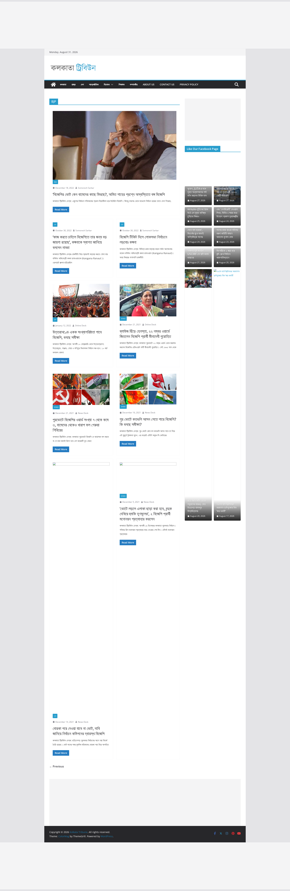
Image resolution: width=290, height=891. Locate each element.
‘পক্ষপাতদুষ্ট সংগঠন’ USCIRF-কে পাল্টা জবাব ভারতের (198, 254)
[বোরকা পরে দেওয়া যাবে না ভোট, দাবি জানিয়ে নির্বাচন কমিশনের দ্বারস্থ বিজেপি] (81, 588)
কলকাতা (63, 84)
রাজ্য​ (74, 84)
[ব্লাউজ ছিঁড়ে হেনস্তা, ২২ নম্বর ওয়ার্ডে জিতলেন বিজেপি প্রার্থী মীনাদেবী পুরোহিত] (148, 300)
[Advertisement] (100, 25)
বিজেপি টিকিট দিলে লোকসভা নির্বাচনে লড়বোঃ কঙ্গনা (143, 239)
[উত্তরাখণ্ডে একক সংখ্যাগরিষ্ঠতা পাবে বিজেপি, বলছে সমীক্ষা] (81, 300)
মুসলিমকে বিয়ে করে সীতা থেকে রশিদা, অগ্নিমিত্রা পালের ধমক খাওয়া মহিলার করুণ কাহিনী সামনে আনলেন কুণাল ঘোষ (227, 230)
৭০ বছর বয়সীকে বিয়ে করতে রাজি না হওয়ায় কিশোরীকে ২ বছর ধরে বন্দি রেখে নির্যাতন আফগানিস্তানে (225, 250)
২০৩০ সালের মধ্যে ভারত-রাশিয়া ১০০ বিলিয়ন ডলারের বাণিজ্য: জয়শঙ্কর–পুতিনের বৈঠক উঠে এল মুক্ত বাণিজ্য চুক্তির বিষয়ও (198, 207)
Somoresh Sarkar (86, 187)
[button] (111, 84)
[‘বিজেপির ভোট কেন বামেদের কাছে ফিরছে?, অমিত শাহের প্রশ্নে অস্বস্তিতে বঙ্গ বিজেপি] (114, 145)
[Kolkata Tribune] (53, 84)
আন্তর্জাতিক (94, 84)
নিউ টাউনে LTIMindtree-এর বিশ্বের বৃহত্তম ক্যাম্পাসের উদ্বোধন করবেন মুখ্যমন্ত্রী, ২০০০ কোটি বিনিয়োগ (226, 186)
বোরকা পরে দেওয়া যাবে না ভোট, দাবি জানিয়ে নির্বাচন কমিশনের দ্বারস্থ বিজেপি (79, 731)
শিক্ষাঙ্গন (122, 84)
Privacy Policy (189, 84)
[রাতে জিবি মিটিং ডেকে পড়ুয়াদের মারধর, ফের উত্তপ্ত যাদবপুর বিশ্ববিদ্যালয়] (198, 278)
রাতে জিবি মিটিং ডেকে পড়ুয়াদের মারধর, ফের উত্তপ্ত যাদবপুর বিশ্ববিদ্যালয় (196, 506)
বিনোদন (107, 84)
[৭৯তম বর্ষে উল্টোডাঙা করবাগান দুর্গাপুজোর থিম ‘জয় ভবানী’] (227, 395)
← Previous (56, 766)
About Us (148, 84)
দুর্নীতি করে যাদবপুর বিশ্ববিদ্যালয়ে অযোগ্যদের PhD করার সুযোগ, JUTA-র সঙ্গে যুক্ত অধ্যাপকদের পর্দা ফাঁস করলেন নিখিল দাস (197, 186)
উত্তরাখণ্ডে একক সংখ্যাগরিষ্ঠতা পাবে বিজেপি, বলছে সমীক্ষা (77, 334)
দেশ (82, 84)
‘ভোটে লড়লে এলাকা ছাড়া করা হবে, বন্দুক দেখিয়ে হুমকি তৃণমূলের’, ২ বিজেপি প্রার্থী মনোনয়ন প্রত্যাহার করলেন (146, 514)
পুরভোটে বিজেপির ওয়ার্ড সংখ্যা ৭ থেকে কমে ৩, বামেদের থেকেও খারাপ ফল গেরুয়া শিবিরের (81, 425)
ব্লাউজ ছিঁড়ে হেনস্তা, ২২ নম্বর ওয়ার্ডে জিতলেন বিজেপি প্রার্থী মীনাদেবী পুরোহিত (145, 333)
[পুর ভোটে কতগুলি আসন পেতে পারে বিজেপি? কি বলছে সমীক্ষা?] (148, 389)
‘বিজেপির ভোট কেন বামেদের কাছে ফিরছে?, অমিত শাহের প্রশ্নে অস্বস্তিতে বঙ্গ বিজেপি (109, 194)
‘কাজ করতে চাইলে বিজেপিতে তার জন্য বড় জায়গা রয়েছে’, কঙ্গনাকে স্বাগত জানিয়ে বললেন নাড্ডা (80, 242)
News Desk (83, 413)
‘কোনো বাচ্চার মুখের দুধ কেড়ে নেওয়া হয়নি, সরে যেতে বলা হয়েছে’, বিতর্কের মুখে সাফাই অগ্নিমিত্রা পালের (197, 230)
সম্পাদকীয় (133, 84)
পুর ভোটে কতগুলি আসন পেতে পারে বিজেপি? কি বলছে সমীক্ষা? (148, 421)
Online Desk (80, 325)
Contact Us (167, 84)
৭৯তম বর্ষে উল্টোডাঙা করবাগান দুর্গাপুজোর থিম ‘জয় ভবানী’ (226, 508)
